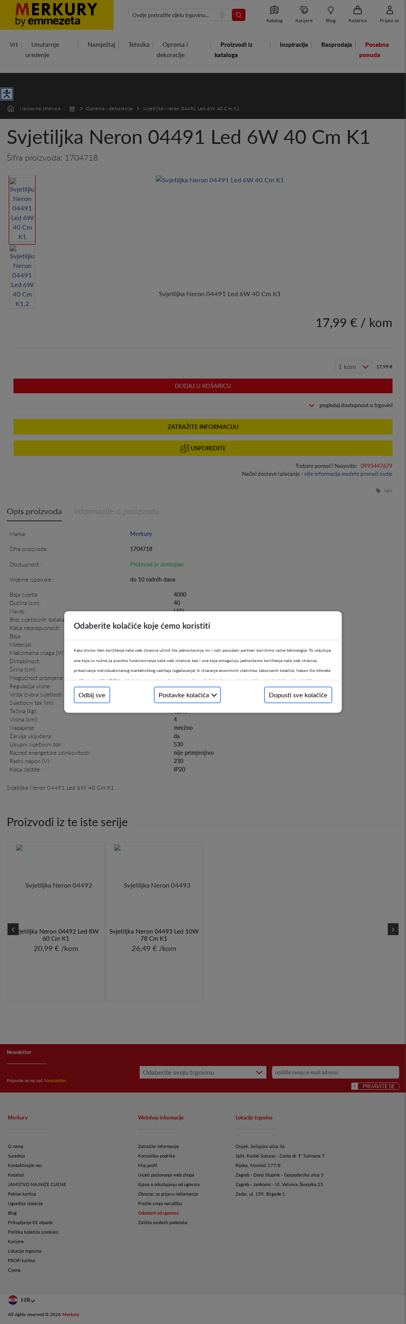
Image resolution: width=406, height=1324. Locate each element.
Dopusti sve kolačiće (298, 694)
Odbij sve (92, 694)
